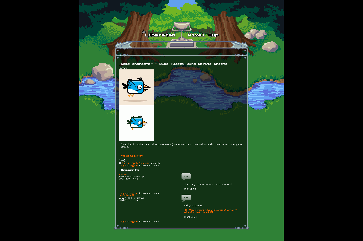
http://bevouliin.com (132, 156)
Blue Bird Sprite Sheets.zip (136, 163)
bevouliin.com (126, 196)
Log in (123, 165)
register (134, 165)
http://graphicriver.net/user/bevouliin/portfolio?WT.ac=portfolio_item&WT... (210, 211)
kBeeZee (123, 174)
